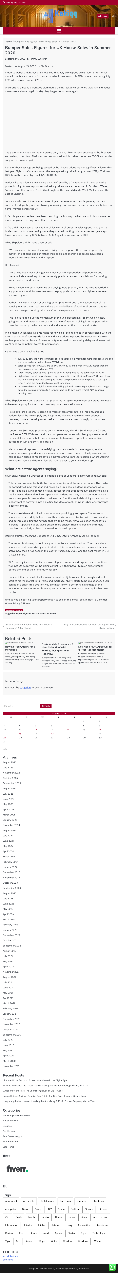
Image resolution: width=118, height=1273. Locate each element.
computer (10, 1209)
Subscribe (102, 16)
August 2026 (9, 762)
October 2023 (10, 882)
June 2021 (8, 987)
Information (11, 1225)
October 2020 (10, 1029)
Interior (28, 1225)
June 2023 (8, 903)
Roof (21, 1233)
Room (34, 1233)
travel (29, 1241)
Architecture (47, 1201)
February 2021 (10, 1008)
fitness (102, 1209)
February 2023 (10, 924)
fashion (75, 1209)
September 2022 (12, 945)
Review (9, 1233)
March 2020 (9, 1061)
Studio (71, 1233)
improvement (100, 1217)
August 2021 (9, 977)
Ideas (84, 1217)
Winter (97, 1241)
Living (69, 1225)
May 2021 (8, 992)
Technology (99, 1233)
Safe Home (8, 1146)
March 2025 (9, 814)
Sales (43, 613)
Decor (25, 1209)
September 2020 (12, 1034)
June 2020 (8, 1045)
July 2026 (8, 767)
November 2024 (11, 825)
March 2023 (9, 919)
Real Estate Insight (14, 610)
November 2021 (11, 971)
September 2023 (12, 888)
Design (38, 1209)
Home (58, 1217)
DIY (50, 1209)
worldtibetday (10, 1256)
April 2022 (8, 966)
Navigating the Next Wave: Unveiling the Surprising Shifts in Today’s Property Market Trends (50, 1101)
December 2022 (11, 935)
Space (58, 1233)
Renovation (84, 1225)
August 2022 (9, 951)
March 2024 (9, 856)
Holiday (45, 1217)
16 (100, 729)
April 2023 (8, 914)
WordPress (84, 1268)
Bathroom (65, 1201)
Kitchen (42, 1225)
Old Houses (9, 1131)
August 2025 (9, 788)
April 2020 (8, 1055)
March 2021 (9, 1003)
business (81, 1201)
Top (18, 1241)
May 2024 (8, 846)
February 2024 (10, 861)
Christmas (98, 1201)
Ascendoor (61, 1268)
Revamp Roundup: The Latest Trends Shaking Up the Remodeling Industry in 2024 (45, 1085)
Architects (28, 1201)
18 (20, 733)
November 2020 (11, 1024)
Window (67, 1241)
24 (4, 737)
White (54, 1241)
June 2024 (8, 840)
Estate (61, 1209)
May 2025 (8, 804)
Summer (51, 613)
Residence (102, 1225)
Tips (7, 1241)
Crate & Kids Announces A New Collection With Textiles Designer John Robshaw (57, 649)
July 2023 (8, 898)
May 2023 (8, 909)
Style (83, 1233)
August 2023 (9, 893)
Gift (7, 1217)
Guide (19, 1217)
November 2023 (11, 877)
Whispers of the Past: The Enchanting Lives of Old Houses (33, 1090)
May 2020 (8, 1050)
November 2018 (11, 1066)
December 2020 (11, 1019)
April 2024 (8, 851)
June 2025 (8, 799)
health (31, 1217)
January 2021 (10, 1013)
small (46, 1233)
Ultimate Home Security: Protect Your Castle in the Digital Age (35, 1080)
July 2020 (8, 1040)
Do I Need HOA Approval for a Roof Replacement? (95, 648)
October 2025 (10, 778)
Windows (83, 1241)
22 (84, 733)
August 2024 (9, 830)
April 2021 (8, 998)
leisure (55, 1225)
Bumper (17, 613)
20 (52, 733)
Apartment (11, 1201)
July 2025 (8, 793)
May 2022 (8, 961)
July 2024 (8, 835)
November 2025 (11, 772)
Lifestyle (7, 1126)
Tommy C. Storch (38, 58)
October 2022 (10, 940)
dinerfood (8, 1259)
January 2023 (10, 930)
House (35, 613)
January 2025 (10, 820)
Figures (27, 613)
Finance (89, 1209)
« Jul (5, 749)
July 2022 (8, 956)
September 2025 (12, 783)
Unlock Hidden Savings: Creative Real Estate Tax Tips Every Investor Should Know (45, 1096)
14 (68, 729)
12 (36, 729)
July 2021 (8, 982)
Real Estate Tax (10, 1141)
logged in (25, 687)
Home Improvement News (16, 1115)
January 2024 (10, 867)
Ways (41, 1241)
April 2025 (8, 809)
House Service (10, 1120)
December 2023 (11, 872)
